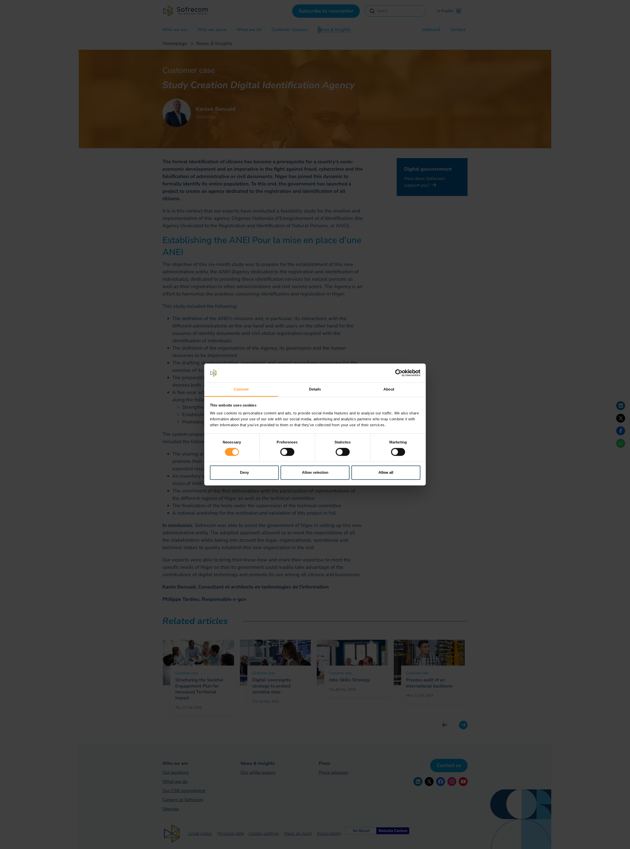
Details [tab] (315, 389)
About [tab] (388, 389)
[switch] (287, 452)
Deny (244, 472)
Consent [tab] (241, 389)
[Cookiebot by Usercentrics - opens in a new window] (398, 373)
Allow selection (315, 472)
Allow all (385, 472)
